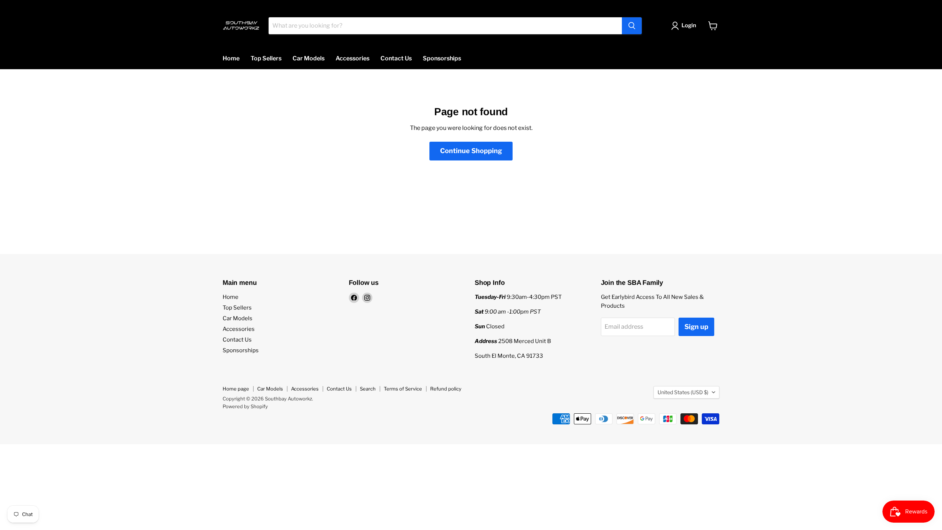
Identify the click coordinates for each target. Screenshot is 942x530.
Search (368, 389)
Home (231, 58)
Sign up (696, 327)
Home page (236, 389)
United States (683, 392)
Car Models (309, 58)
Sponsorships (442, 58)
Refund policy (445, 389)
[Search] (632, 25)
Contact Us (396, 58)
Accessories (352, 58)
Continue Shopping (471, 151)
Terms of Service (403, 389)
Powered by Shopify (245, 406)
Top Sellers (266, 58)
